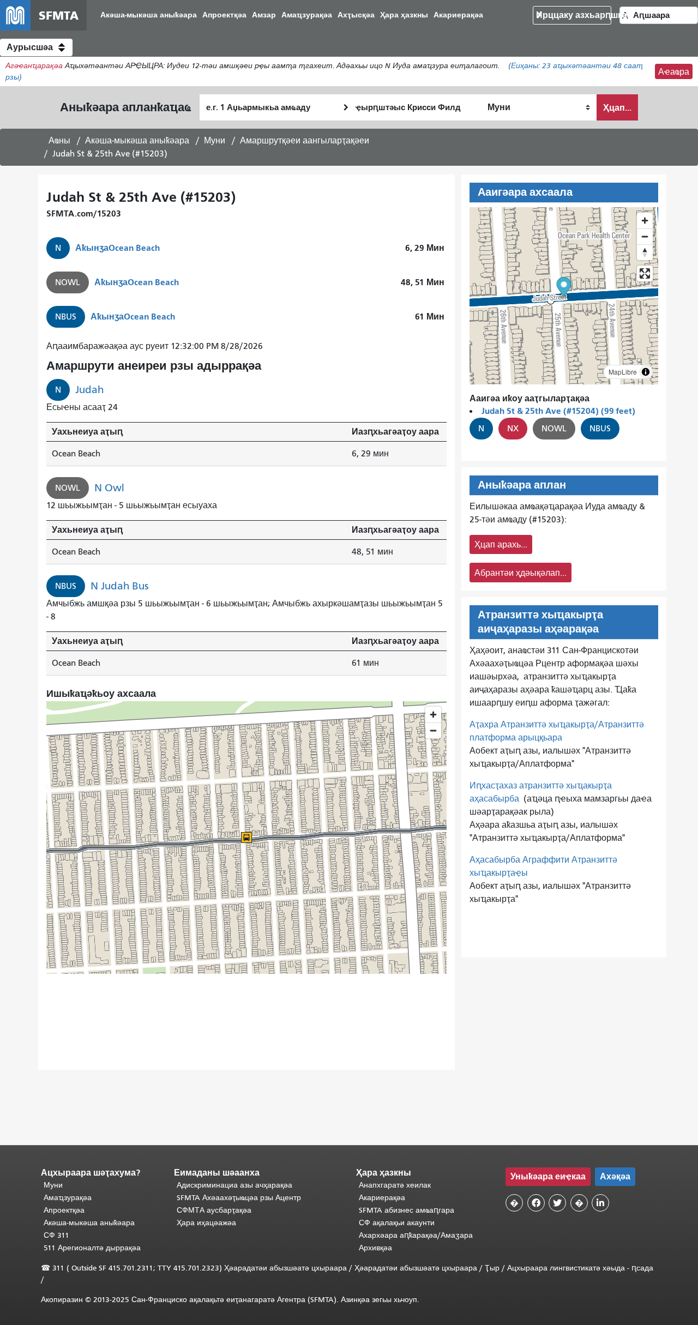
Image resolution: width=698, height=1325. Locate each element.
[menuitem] (149, 16)
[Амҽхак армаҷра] (645, 236)
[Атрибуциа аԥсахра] (645, 371)
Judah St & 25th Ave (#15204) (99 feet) (558, 411)
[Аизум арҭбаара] (645, 220)
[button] (36, 47)
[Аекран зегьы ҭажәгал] (645, 273)
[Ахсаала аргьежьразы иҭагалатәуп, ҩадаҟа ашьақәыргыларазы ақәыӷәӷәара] (645, 252)
